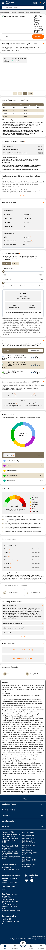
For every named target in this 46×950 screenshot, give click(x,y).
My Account (41, 948)
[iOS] (31, 880)
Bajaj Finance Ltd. (28, 838)
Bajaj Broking (26, 857)
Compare (6, 36)
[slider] (3, 271)
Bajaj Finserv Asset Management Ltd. (28, 865)
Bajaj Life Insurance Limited (29, 846)
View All (23, 637)
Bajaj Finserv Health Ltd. (29, 861)
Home (5, 948)
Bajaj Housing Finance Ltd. (30, 854)
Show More (23, 196)
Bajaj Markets (27, 850)
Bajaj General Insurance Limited (28, 842)
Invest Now (38, 37)
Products (23, 945)
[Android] (26, 880)
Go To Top (24, 799)
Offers (31, 948)
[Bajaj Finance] (10, 2)
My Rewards (15, 948)
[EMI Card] (35, 3)
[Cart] (43, 3)
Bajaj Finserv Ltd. (28, 836)
